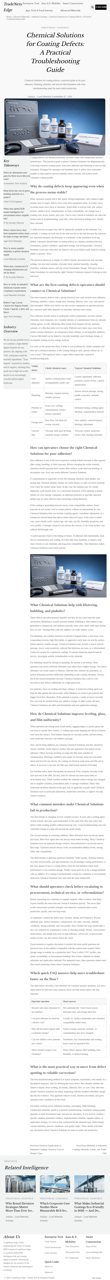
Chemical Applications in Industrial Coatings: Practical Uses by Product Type (47, 1149)
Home (8, 17)
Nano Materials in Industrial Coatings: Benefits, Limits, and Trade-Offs (89, 1149)
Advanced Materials (21, 17)
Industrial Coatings (39, 17)
